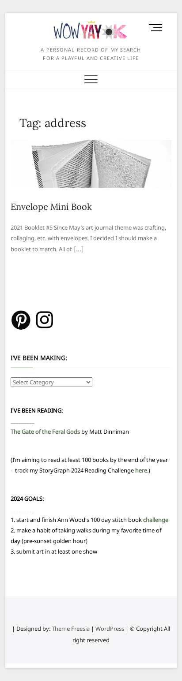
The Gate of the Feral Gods (45, 431)
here (141, 470)
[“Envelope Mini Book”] (78, 250)
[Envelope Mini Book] (91, 145)
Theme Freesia (71, 629)
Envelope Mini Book (51, 206)
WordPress (109, 629)
